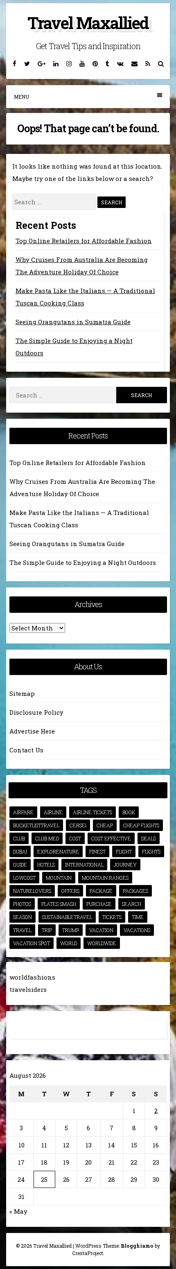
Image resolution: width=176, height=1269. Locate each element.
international (84, 864)
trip (47, 930)
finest (97, 851)
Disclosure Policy (36, 712)
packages (135, 890)
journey (125, 864)
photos (22, 904)
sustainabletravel (67, 917)
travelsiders (28, 989)
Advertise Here (32, 731)
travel (22, 930)
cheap (105, 825)
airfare (23, 812)
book (128, 812)
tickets (112, 917)
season (22, 917)
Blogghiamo (137, 1245)
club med (47, 838)
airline (53, 812)
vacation (101, 930)
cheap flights (141, 825)
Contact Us (26, 750)
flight (124, 851)
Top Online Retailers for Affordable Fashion (84, 241)
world (68, 943)
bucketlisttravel (36, 825)
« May (18, 1211)
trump (70, 930)
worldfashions (32, 977)
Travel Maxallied (88, 23)
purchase (99, 904)
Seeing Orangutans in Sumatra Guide (73, 322)
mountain (59, 877)
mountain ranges (105, 877)
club (19, 838)
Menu (21, 96)
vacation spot (31, 943)
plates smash (58, 904)
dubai (20, 851)
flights (151, 851)
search (131, 904)
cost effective (111, 838)
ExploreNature (58, 851)
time (138, 917)
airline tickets (92, 812)
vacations (137, 930)
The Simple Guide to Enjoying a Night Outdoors (82, 562)
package (101, 890)
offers (70, 890)
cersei (78, 825)
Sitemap (22, 693)
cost (75, 838)
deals (148, 838)
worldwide (101, 943)
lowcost (24, 877)
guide (20, 864)
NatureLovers (32, 890)
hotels (46, 864)
